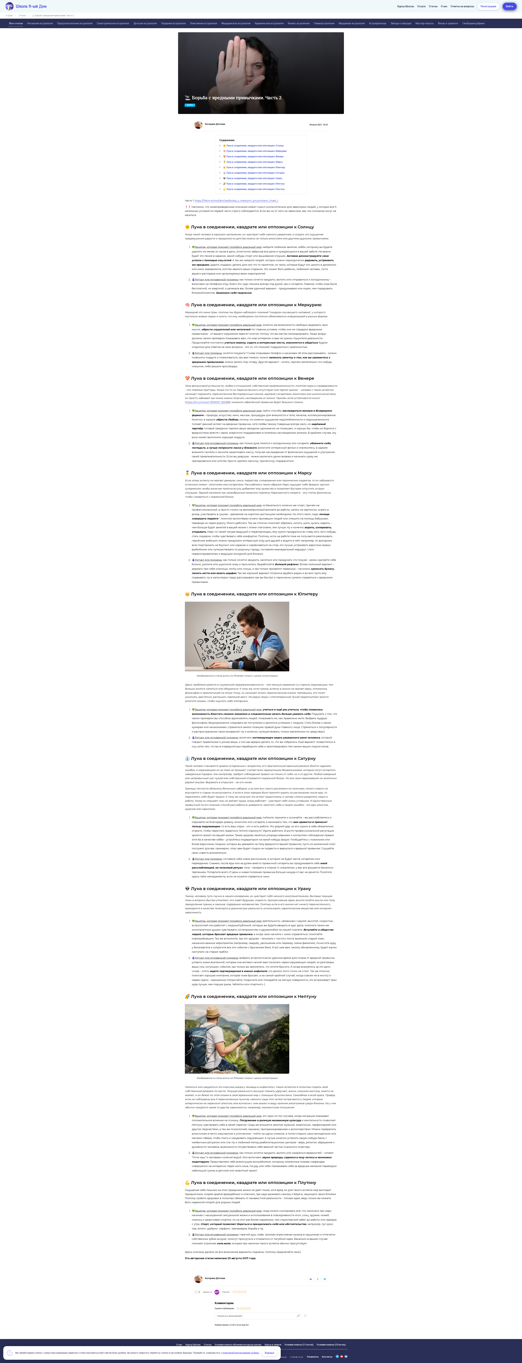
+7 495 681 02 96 (296, 1357)
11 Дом (8, 15)
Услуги (421, 6)
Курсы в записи (273, 1344)
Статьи (433, 6)
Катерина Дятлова (215, 124)
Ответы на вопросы (462, 6)
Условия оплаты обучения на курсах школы (238, 1344)
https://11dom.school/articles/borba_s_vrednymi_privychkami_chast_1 (236, 200)
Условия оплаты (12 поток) (331, 1344)
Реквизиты (313, 1357)
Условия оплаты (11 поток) (299, 1344)
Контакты (327, 1357)
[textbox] (258, 1316)
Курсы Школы (405, 6)
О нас (444, 6)
